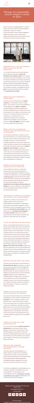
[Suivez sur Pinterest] (20, 394)
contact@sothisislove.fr (17, 389)
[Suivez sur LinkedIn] (24, 394)
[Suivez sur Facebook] (13, 394)
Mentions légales (17, 400)
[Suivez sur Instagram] (9, 394)
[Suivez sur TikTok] (17, 394)
